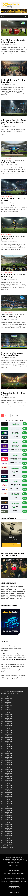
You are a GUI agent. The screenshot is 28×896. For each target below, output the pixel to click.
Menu (4, 16)
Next (17, 415)
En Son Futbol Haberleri (6, 38)
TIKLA (24, 428)
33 (12, 415)
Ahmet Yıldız (6, 44)
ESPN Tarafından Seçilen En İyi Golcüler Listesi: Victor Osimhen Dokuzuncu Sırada (14, 122)
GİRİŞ (24, 424)
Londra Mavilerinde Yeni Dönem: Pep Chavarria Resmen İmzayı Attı (13, 316)
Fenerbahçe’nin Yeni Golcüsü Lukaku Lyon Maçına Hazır (13, 238)
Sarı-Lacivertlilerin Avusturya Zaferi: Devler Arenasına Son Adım (12, 354)
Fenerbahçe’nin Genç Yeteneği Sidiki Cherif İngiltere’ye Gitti (12, 161)
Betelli (2, 654)
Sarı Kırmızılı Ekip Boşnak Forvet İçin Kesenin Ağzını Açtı (13, 81)
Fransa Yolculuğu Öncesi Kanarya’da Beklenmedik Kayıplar (13, 41)
